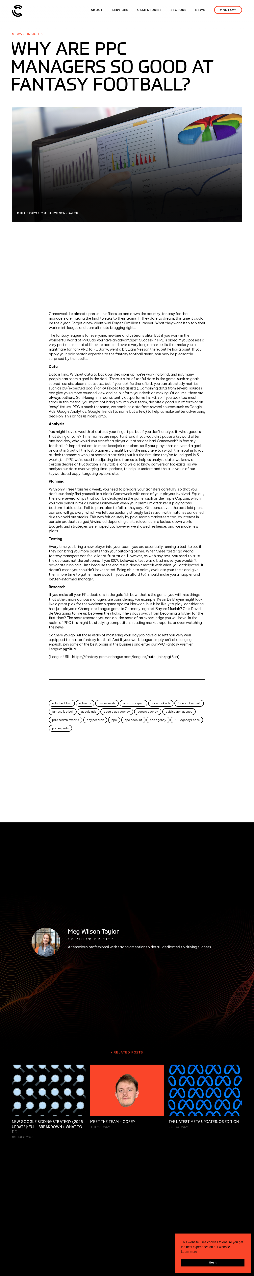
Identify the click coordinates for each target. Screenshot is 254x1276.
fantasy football (62, 711)
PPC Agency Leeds (187, 720)
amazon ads (107, 703)
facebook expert (189, 703)
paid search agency (179, 711)
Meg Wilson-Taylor (93, 931)
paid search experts (65, 720)
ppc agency (158, 720)
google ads (88, 711)
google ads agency (117, 711)
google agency (148, 711)
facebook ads (161, 703)
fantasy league (68, 335)
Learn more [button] (189, 1251)
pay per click (95, 720)
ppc (114, 720)
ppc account (133, 720)
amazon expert (133, 703)
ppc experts (60, 728)
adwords (85, 703)
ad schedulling (61, 703)
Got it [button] (212, 1262)
